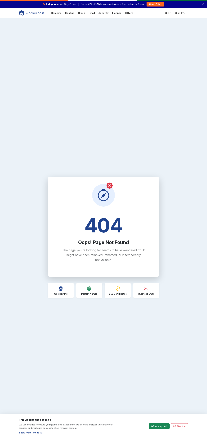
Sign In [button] (179, 13)
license (117, 13)
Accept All (161, 426)
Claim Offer (155, 4)
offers (129, 13)
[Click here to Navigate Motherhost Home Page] (31, 12)
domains (56, 13)
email (92, 13)
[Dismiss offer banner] (203, 4)
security (103, 13)
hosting (69, 13)
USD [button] (166, 13)
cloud (81, 13)
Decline (181, 426)
